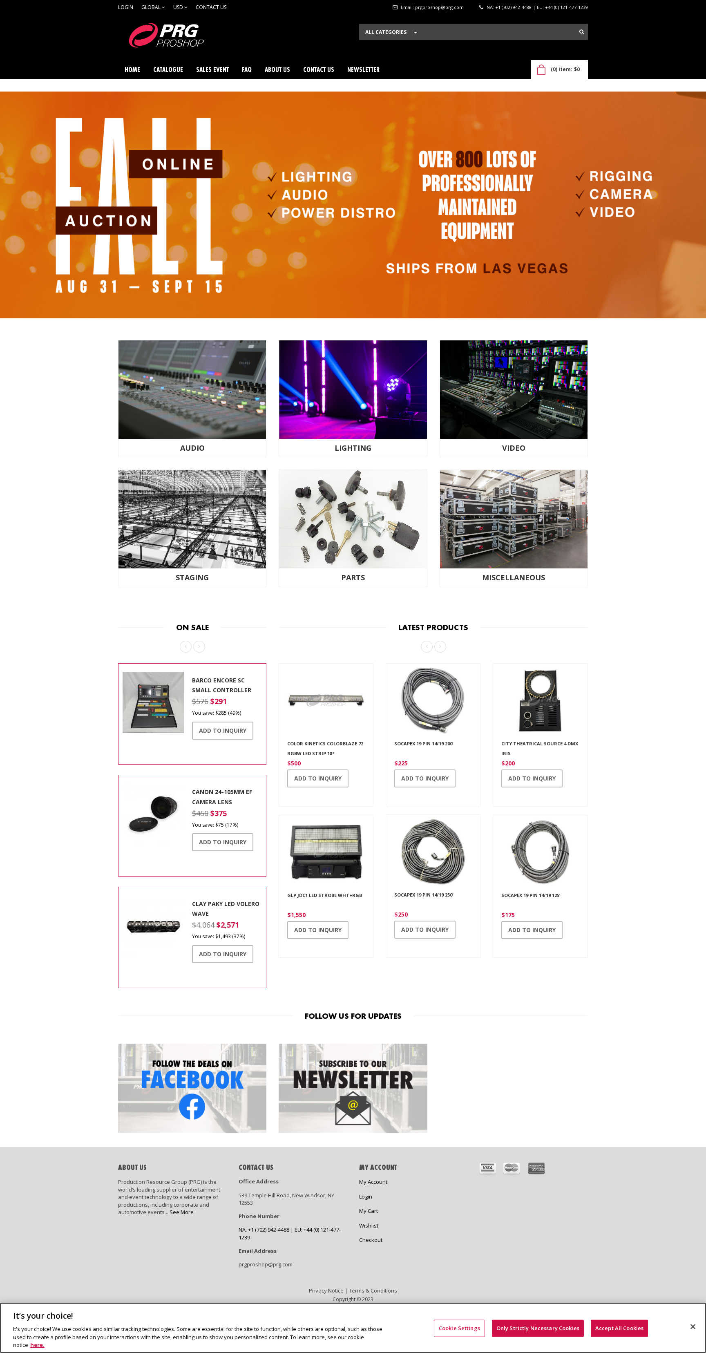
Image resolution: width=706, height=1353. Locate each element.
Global (151, 7)
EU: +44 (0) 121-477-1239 (562, 7)
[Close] (693, 1327)
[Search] (581, 32)
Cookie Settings (459, 1328)
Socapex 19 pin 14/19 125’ (530, 895)
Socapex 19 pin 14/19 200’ (423, 743)
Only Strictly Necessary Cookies (537, 1328)
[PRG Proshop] (179, 37)
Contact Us (211, 7)
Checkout (370, 1239)
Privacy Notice (326, 1290)
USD (178, 7)
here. (37, 1344)
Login (125, 7)
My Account (373, 1181)
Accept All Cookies (619, 1328)
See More (182, 1212)
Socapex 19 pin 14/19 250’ (423, 895)
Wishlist (368, 1225)
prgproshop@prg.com (439, 7)
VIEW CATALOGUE (153, 217)
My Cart (368, 1210)
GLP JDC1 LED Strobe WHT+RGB (324, 895)
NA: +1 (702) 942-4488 (509, 7)
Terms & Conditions (373, 1290)
